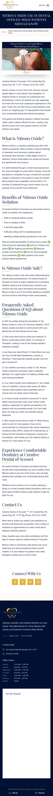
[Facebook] (15, 582)
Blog (3, 32)
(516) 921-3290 (12, 654)
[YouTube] (30, 582)
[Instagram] (38, 582)
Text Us (41, 793)
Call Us (15, 793)
